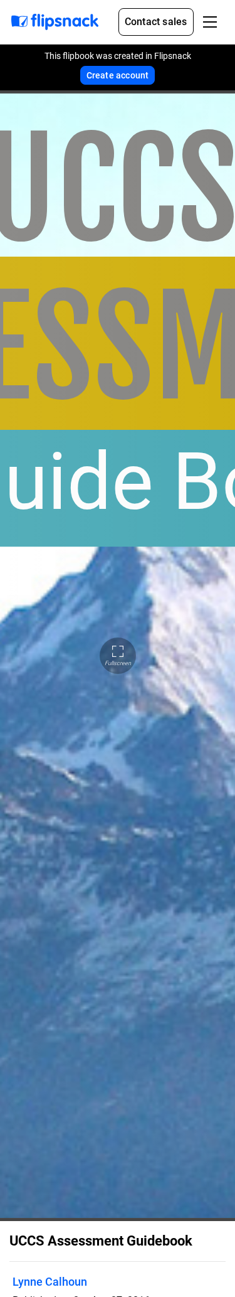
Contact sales (156, 22)
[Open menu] (210, 22)
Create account (117, 75)
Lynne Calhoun (50, 1281)
